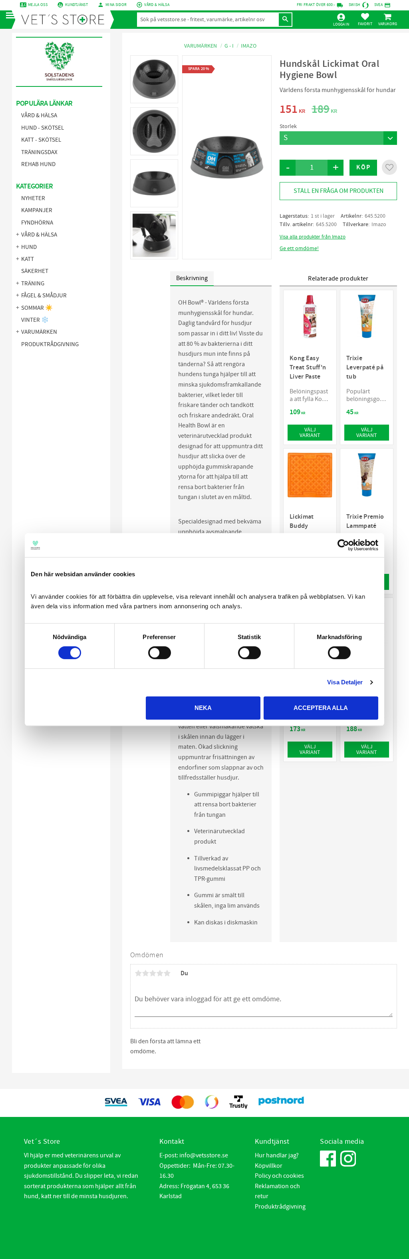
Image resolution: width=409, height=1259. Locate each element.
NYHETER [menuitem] (33, 198)
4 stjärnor (159, 973)
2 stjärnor (145, 973)
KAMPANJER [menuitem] (36, 210)
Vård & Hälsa (156, 5)
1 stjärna (138, 973)
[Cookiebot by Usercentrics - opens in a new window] (343, 545)
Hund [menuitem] (29, 247)
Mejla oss (38, 5)
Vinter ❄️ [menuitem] (35, 320)
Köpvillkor (268, 1166)
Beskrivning (192, 278)
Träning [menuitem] (32, 283)
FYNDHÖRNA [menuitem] (37, 223)
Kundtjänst (76, 5)
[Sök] (285, 19)
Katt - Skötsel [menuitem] (41, 140)
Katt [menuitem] (27, 259)
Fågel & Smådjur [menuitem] (44, 295)
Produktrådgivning (280, 1207)
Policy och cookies (279, 1176)
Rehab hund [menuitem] (38, 164)
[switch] (159, 652)
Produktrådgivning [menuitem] (50, 344)
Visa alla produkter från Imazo (312, 237)
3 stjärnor (152, 973)
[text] (292, 110)
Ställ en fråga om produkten (338, 191)
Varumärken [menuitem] (39, 332)
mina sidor (116, 5)
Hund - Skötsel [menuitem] (42, 128)
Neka (203, 707)
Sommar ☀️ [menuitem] (37, 308)
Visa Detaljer (345, 682)
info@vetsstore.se (203, 1155)
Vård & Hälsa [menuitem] (39, 115)
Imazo (378, 224)
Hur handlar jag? (277, 1155)
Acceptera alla (321, 707)
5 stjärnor (167, 973)
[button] (13, 16)
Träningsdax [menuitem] (39, 152)
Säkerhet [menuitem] (34, 271)
